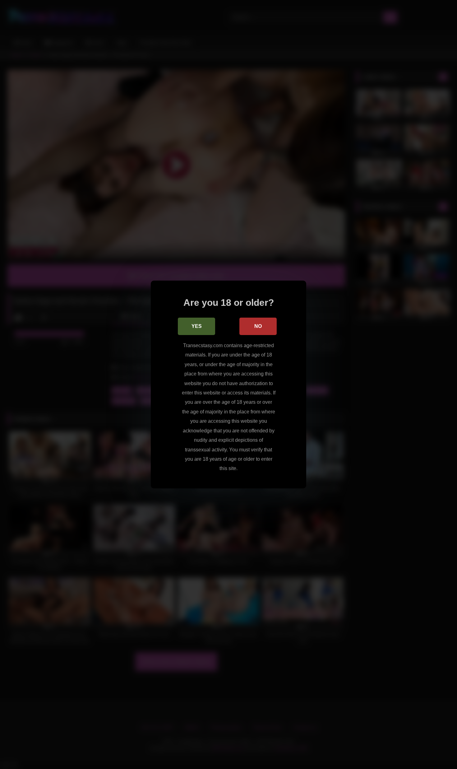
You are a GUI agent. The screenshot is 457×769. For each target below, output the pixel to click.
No (258, 326)
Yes (197, 326)
